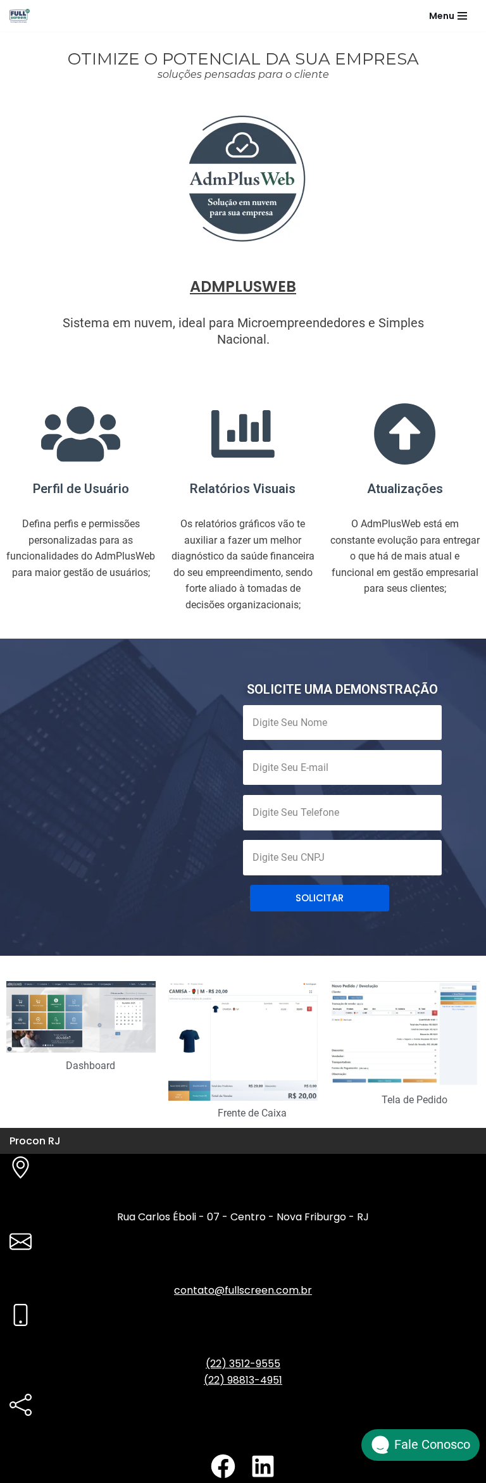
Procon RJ (35, 1141)
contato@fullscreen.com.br (243, 1290)
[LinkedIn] (263, 1466)
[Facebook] (223, 1466)
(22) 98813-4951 (243, 1380)
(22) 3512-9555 (243, 1363)
